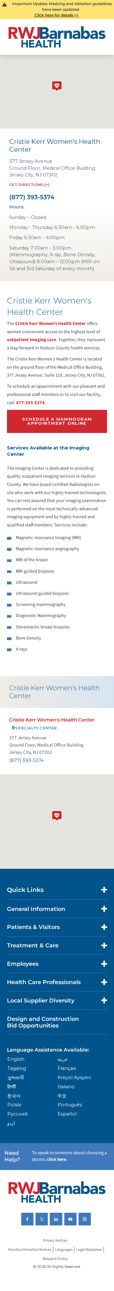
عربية (63, 1059)
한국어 (14, 1096)
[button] (57, 814)
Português (70, 1105)
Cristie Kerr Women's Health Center (50, 323)
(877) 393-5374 (31, 197)
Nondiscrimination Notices (29, 1249)
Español (67, 1114)
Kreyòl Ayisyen (74, 1077)
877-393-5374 (30, 402)
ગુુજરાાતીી (15, 1077)
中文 (62, 1096)
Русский (17, 1114)
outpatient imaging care (31, 339)
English (15, 1059)
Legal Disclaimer (89, 1249)
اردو (11, 1123)
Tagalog (16, 1068)
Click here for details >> (56, 15)
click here (56, 1159)
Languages (64, 1249)
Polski (14, 1105)
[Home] (57, 37)
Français (67, 1068)
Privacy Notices (55, 1240)
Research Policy (55, 1259)
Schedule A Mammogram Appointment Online (57, 421)
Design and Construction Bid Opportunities (43, 1022)
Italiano (66, 1087)
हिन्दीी (11, 1087)
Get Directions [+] (29, 184)
